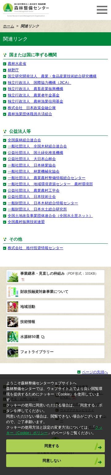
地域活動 (27, 306)
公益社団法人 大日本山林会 (32, 159)
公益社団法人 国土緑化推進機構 (35, 153)
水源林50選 (30, 337)
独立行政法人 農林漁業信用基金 (35, 101)
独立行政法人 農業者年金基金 (34, 95)
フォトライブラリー (37, 352)
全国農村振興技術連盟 (26, 222)
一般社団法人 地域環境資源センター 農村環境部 (50, 184)
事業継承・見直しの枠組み (59, 273)
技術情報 (27, 322)
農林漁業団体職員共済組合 (30, 114)
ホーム (8, 26)
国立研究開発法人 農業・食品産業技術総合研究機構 (52, 76)
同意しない (52, 460)
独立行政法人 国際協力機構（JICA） (39, 82)
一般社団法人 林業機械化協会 (34, 171)
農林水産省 (17, 63)
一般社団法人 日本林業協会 (32, 165)
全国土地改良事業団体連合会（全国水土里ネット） (50, 216)
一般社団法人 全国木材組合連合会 (37, 146)
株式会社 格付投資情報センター (35, 248)
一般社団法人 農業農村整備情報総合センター (46, 178)
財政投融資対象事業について (44, 291)
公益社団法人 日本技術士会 (32, 196)
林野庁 (13, 70)
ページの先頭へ (95, 372)
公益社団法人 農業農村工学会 (34, 190)
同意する (51, 446)
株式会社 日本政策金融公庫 (32, 108)
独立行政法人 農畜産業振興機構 (35, 89)
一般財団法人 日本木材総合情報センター (43, 203)
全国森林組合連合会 (24, 140)
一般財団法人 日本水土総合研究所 (37, 209)
